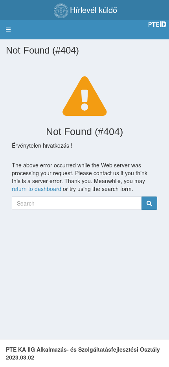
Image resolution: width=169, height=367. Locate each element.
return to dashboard (36, 189)
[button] (8, 29)
